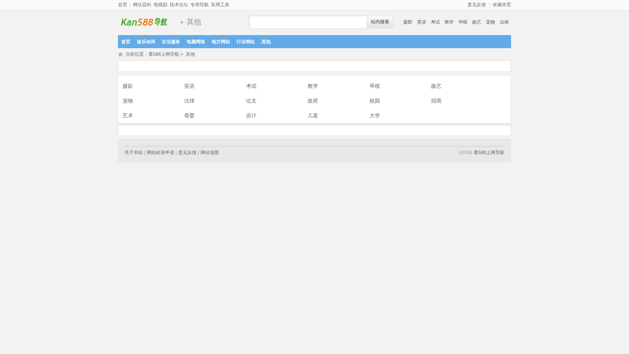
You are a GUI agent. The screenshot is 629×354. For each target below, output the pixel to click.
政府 (313, 101)
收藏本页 (502, 4)
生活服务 (171, 41)
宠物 (490, 22)
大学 (375, 115)
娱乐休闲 (146, 41)
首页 (122, 4)
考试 (435, 22)
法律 (504, 22)
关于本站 (133, 152)
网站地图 (209, 152)
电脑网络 (196, 41)
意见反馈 (476, 4)
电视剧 (160, 4)
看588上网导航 (147, 22)
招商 (436, 101)
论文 (251, 101)
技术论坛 (179, 4)
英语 (421, 22)
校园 (375, 101)
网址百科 (142, 4)
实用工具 (220, 4)
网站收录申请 (160, 152)
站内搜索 (380, 21)
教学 (449, 22)
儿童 (313, 115)
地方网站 (221, 41)
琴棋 (462, 22)
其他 (266, 41)
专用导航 (199, 4)
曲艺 (476, 22)
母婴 (189, 115)
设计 (251, 115)
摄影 (407, 22)
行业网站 (246, 41)
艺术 (128, 115)
